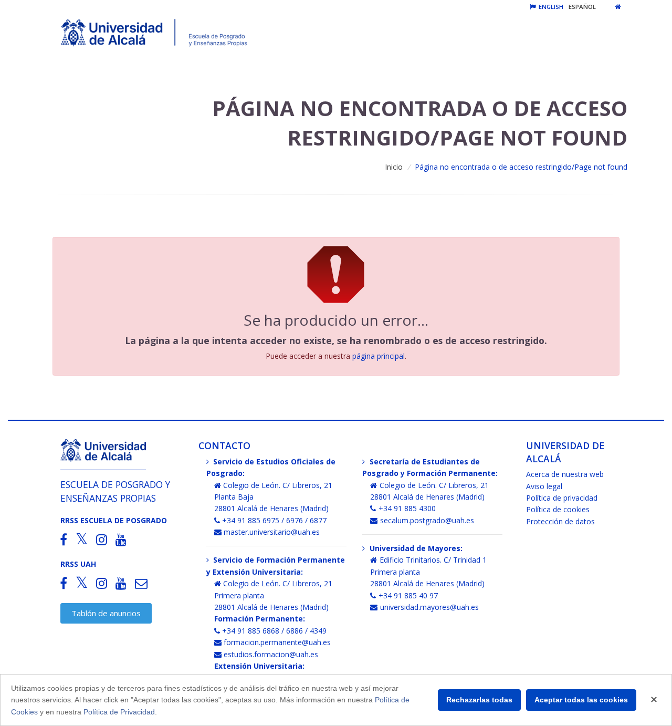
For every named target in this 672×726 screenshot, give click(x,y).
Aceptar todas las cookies (581, 700)
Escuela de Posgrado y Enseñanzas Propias (115, 491)
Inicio (394, 167)
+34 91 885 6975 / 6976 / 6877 (274, 520)
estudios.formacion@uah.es (271, 654)
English (550, 7)
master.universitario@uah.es (272, 532)
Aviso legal (544, 486)
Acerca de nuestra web (565, 474)
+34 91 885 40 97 (408, 595)
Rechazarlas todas (479, 700)
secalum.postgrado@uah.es (427, 520)
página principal (378, 356)
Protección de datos (560, 521)
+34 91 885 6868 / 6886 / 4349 (274, 631)
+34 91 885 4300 (407, 508)
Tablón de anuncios (106, 613)
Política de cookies (558, 509)
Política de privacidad (561, 498)
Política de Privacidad (119, 712)
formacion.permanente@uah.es (277, 642)
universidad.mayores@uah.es (429, 607)
